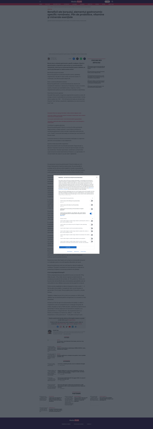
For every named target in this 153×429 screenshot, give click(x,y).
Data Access (76, 251)
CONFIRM (68, 247)
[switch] (91, 201)
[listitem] (76, 198)
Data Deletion (69, 251)
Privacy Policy (83, 251)
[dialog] (76, 214)
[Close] (97, 177)
